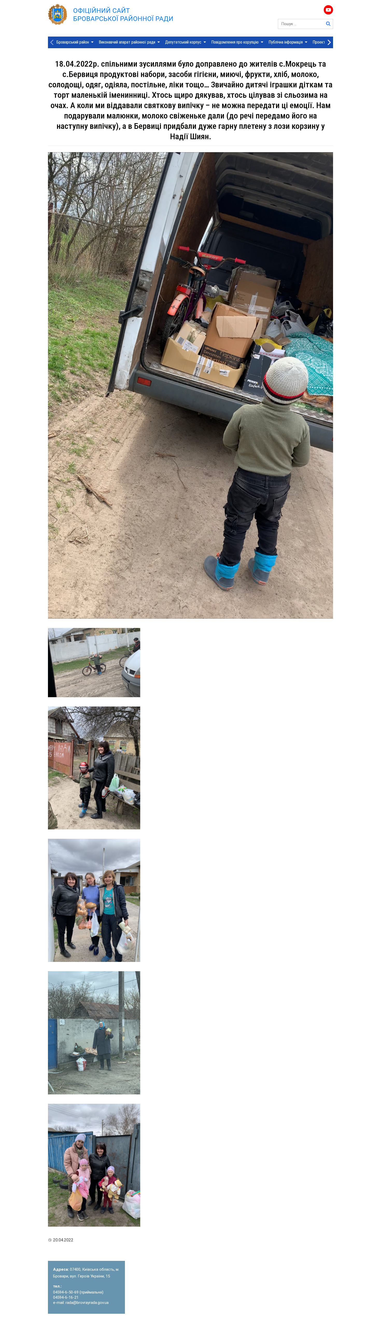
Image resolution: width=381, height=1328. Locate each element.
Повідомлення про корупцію (235, 42)
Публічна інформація (286, 42)
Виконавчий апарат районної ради (127, 42)
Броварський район (73, 42)
